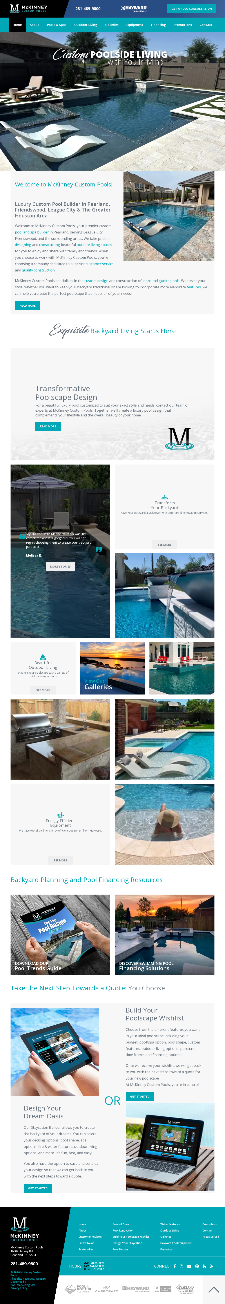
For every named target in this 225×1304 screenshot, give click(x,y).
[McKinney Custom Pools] (28, 8)
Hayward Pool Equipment (176, 1243)
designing (23, 244)
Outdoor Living (169, 1230)
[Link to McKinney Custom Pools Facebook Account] (175, 1266)
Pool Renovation (123, 1230)
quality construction (38, 270)
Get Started (139, 1096)
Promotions (210, 1224)
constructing (49, 244)
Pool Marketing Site (23, 1285)
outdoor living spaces (94, 244)
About (82, 1230)
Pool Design (120, 1249)
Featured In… (87, 1249)
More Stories (60, 566)
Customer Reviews (90, 1237)
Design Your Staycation (127, 1243)
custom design (96, 280)
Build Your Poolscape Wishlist (131, 1237)
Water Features (170, 1224)
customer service (100, 263)
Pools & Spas (121, 1224)
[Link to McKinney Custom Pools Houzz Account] (204, 1266)
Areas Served (211, 1237)
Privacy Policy (19, 1288)
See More (164, 544)
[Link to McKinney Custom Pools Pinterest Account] (197, 1266)
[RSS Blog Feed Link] (211, 1266)
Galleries (165, 1237)
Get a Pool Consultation (192, 9)
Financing (166, 1249)
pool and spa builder (32, 232)
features (194, 287)
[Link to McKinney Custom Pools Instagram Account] (181, 1266)
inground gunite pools (161, 280)
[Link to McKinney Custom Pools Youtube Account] (189, 1266)
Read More (28, 305)
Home (82, 1224)
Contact (207, 1230)
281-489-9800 (87, 8)
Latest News (86, 1243)
